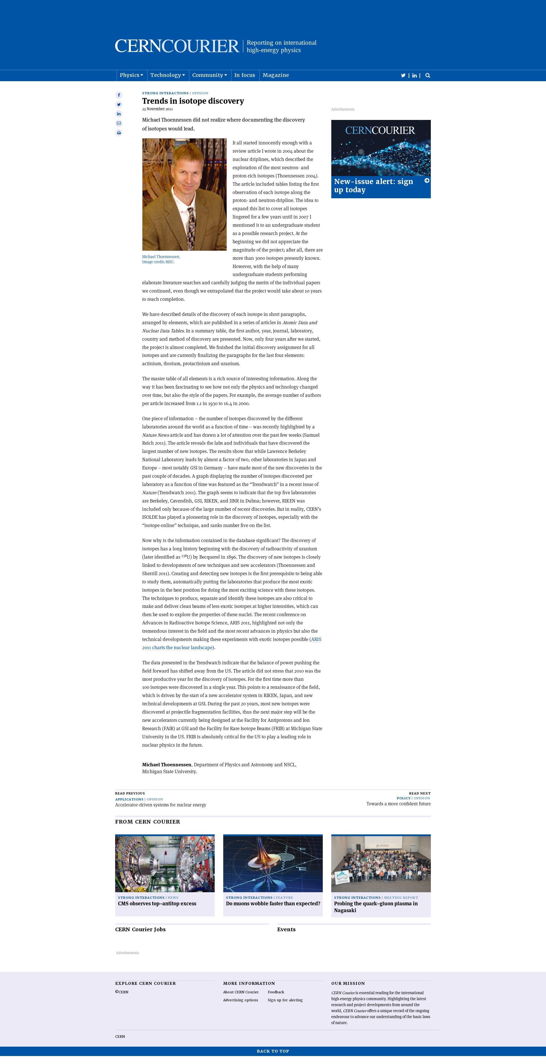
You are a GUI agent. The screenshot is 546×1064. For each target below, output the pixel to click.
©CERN (121, 992)
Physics (129, 75)
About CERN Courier (241, 992)
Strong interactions (165, 93)
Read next (420, 793)
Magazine (275, 75)
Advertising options (240, 1000)
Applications (129, 799)
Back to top (273, 1051)
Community (207, 75)
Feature (284, 897)
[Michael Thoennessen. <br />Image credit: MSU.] (184, 194)
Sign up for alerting (285, 1000)
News (173, 897)
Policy (404, 798)
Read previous (130, 793)
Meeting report (401, 897)
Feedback (276, 992)
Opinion (200, 93)
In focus (244, 75)
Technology (165, 75)
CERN (120, 1036)
